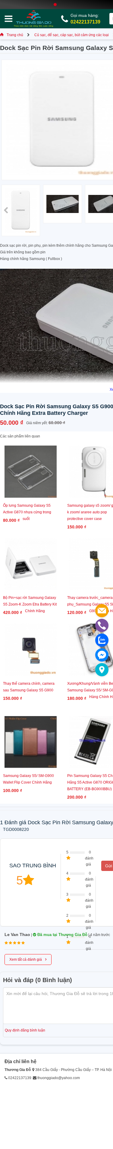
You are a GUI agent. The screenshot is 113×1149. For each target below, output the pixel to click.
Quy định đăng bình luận (25, 1030)
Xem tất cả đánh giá (28, 959)
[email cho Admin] (101, 610)
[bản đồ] (101, 669)
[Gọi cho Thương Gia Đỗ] (101, 625)
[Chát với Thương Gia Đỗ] (101, 655)
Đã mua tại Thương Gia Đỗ (61, 934)
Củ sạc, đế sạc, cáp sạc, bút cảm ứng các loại (71, 35)
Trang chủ (15, 35)
